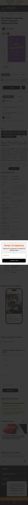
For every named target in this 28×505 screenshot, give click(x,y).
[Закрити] (26, 242)
